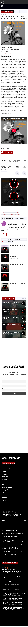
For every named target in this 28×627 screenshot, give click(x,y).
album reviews (11, 212)
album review (5, 212)
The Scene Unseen (5, 502)
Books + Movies (5, 476)
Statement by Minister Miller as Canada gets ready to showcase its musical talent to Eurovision (14, 582)
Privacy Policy (4, 500)
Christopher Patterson (19, 218)
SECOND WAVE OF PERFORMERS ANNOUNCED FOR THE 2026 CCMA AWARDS (14, 587)
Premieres (4, 471)
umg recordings (16, 214)
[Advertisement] (14, 351)
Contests (3, 494)
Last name (4, 384)
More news (4, 612)
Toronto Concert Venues (6, 490)
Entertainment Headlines (7, 487)
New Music (4, 495)
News (3, 484)
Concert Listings (5, 489)
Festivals (3, 481)
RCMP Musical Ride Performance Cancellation (13, 598)
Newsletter (4, 469)
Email (3, 388)
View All (23, 298)
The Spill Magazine (12, 506)
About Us (3, 492)
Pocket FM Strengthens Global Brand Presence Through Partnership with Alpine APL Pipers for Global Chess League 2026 (13, 608)
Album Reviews (5, 209)
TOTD (3, 498)
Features (3, 477)
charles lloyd (17, 212)
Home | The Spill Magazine (7, 468)
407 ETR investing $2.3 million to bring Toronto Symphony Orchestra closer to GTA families (13, 572)
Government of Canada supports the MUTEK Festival (12, 577)
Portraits (3, 482)
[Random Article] (4, 14)
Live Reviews (4, 479)
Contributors (4, 497)
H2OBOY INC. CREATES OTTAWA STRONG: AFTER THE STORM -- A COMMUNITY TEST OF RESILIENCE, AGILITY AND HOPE (14, 593)
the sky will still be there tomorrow (7, 214)
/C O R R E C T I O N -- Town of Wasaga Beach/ (12, 603)
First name (4, 379)
